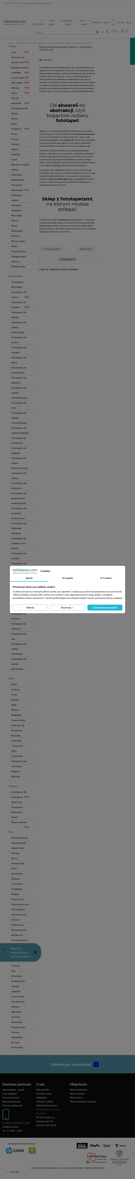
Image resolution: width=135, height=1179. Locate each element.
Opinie (106, 22)
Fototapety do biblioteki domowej (18, 528)
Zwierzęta (16, 174)
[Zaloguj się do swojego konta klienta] (106, 31)
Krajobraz (20, 128)
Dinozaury (16, 185)
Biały (13, 705)
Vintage (15, 853)
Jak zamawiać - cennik (13, 1089)
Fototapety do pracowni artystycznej (18, 513)
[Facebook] (130, 3)
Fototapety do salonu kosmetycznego (19, 463)
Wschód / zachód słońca (20, 167)
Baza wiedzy (83, 22)
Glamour (15, 878)
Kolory (14, 139)
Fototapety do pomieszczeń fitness (18, 543)
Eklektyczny (17, 925)
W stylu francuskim (17, 1045)
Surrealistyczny (19, 940)
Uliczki (14, 98)
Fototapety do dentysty (18, 626)
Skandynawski (18, 843)
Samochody (20, 190)
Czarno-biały (18, 996)
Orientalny (17, 884)
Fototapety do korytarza (18, 486)
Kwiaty (17, 62)
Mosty (14, 118)
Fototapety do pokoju (18, 315)
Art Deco (16, 1017)
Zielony (15, 710)
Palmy (14, 225)
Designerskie (18, 1027)
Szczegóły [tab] (67, 578)
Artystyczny (17, 899)
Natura (15, 220)
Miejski (15, 894)
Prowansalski (18, 981)
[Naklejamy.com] (14, 22)
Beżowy (15, 699)
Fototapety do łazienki (18, 350)
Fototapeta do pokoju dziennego (18, 649)
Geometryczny (19, 914)
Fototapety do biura (18, 360)
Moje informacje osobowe (83, 1101)
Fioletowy (16, 740)
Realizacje (96, 22)
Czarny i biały (18, 720)
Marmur (20, 88)
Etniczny (15, 919)
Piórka (14, 113)
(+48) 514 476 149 (16, 1123)
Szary (14, 694)
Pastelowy (16, 730)
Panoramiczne (18, 251)
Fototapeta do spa (18, 636)
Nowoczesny (18, 863)
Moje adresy (76, 1097)
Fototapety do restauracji (18, 440)
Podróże (15, 154)
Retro (14, 858)
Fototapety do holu (18, 405)
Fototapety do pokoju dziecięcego (18, 327)
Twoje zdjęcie (51, 22)
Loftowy (15, 965)
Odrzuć (30, 607)
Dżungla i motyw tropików (20, 70)
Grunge (15, 986)
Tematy (12, 46)
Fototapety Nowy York (17, 799)
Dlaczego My (42, 1089)
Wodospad (17, 231)
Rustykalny (17, 873)
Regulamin (41, 1097)
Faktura (15, 236)
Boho (14, 868)
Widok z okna (18, 266)
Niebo (14, 246)
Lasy (20, 52)
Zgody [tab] (29, 578)
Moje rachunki (77, 1093)
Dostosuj (66, 607)
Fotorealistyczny (20, 904)
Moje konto (78, 1084)
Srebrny (15, 689)
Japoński (15, 991)
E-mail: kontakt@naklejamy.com (36, 3)
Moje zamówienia (78, 1089)
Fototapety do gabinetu (18, 380)
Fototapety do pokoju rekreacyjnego (19, 418)
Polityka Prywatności (47, 1105)
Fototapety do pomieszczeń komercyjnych (18, 498)
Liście (20, 93)
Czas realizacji (9, 1093)
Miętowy (15, 776)
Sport (14, 159)
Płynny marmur (20, 823)
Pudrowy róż (17, 725)
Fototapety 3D (20, 793)
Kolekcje (12, 786)
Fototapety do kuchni (18, 340)
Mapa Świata (17, 180)
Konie (14, 134)
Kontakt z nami (44, 1093)
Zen (13, 971)
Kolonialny (16, 976)
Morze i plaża (18, 241)
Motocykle (16, 215)
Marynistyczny (19, 930)
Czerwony (16, 766)
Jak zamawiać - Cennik (67, 22)
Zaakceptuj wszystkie (105, 607)
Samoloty (16, 205)
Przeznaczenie (15, 276)
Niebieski (16, 715)
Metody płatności (11, 1101)
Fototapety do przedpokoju (18, 370)
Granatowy (17, 756)
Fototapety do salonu (20, 294)
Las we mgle (20, 77)
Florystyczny (18, 1001)
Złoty (14, 684)
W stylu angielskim (17, 1035)
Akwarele (20, 103)
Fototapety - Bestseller (17, 284)
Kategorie (38, 24)
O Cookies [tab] (106, 578)
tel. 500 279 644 (11, 3)
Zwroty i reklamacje (12, 1105)
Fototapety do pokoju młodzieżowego (19, 392)
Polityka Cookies (44, 1101)
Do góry (15, 1172)
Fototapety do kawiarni (18, 450)
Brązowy (15, 735)
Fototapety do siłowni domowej (20, 430)
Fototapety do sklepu (18, 475)
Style (11, 831)
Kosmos (15, 144)
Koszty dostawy (10, 1097)
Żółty (14, 751)
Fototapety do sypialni (20, 304)
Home (11, 43)
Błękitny (15, 771)
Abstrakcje (20, 82)
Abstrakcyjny (18, 909)
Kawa (14, 123)
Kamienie (16, 210)
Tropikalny (16, 889)
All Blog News (22, 43)
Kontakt (120, 22)
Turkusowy (17, 745)
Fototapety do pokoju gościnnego (18, 664)
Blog (128, 22)
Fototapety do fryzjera (18, 616)
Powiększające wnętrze (18, 259)
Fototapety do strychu (18, 556)
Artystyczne (20, 58)
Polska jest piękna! (17, 197)
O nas (112, 22)
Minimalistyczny (19, 837)
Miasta (14, 149)
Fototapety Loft (19, 108)
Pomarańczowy (19, 761)
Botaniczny (17, 935)
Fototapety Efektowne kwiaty (17, 812)
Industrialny (17, 848)
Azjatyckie (16, 1022)
